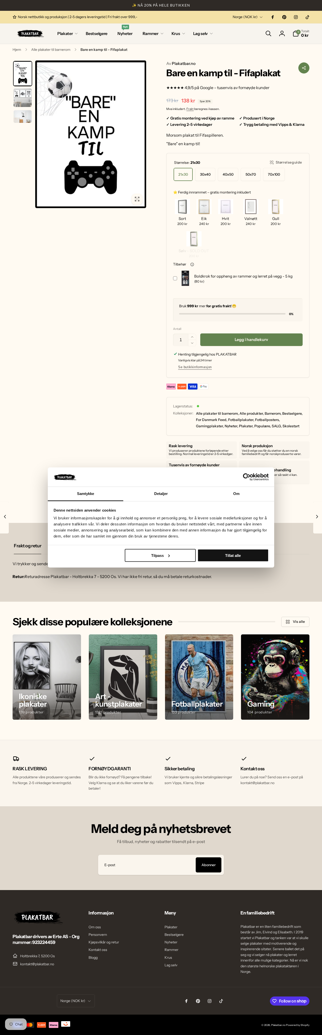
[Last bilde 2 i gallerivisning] (23, 97)
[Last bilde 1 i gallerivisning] (23, 73)
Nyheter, (231, 426)
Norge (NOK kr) (245, 17)
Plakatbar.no (180, 63)
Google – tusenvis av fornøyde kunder (234, 87)
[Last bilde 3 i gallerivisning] (23, 116)
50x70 (251, 174)
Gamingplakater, (210, 426)
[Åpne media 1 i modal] (90, 134)
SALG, (277, 426)
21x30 (183, 174)
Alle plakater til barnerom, (217, 413)
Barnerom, (273, 413)
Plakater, (246, 426)
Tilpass (157, 555)
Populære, (262, 426)
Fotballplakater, (241, 419)
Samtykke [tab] (85, 493)
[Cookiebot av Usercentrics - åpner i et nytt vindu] (247, 477)
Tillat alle (233, 555)
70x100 (274, 174)
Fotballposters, (267, 419)
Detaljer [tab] (161, 493)
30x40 (205, 174)
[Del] (303, 67)
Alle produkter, (251, 413)
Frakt (190, 109)
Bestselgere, (292, 413)
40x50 (228, 174)
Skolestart (291, 426)
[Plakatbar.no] (38, 922)
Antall (177, 328)
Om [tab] (236, 493)
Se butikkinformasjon (195, 367)
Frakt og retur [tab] (27, 546)
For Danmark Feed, (211, 419)
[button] (66, 33)
